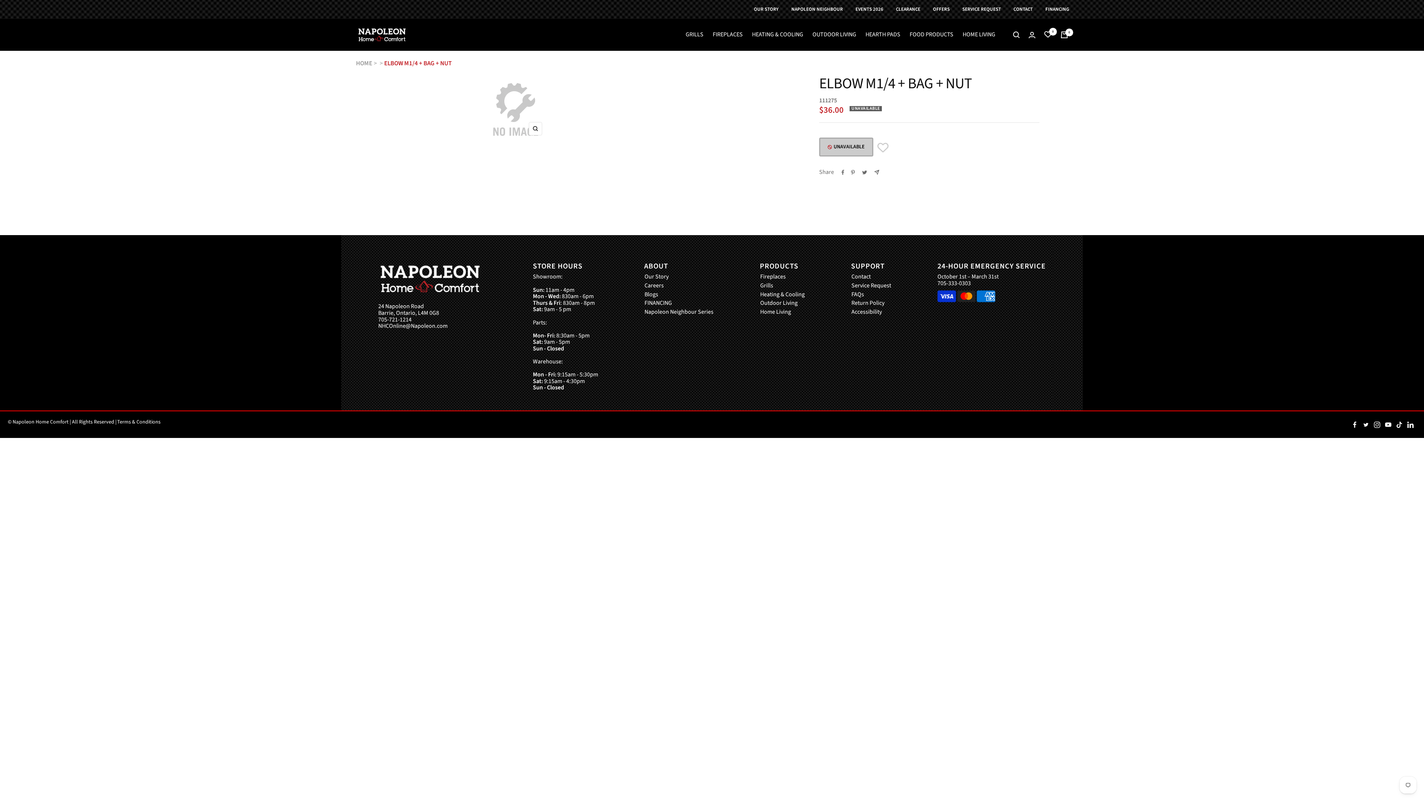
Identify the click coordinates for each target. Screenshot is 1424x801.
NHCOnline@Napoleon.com (413, 326)
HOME (364, 63)
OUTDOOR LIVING (834, 35)
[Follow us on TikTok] (1399, 424)
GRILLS (694, 35)
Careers (654, 286)
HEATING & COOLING (777, 35)
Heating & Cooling (782, 294)
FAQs (857, 294)
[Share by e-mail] (876, 172)
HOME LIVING (979, 35)
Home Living (775, 312)
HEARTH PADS (883, 35)
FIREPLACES (728, 35)
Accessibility (866, 312)
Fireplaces (773, 277)
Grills (766, 286)
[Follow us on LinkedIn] (1410, 424)
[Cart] (1064, 35)
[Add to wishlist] (883, 148)
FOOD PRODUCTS (931, 35)
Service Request (871, 286)
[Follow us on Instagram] (1376, 424)
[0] (1048, 35)
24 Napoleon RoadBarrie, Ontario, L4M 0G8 (408, 309)
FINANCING (658, 303)
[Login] (1032, 35)
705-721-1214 (395, 320)
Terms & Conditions (139, 422)
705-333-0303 (954, 283)
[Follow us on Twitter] (1365, 424)
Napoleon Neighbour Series (679, 312)
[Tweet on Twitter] (864, 172)
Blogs (651, 294)
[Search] (1016, 35)
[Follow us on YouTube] (1388, 424)
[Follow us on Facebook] (1354, 424)
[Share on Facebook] (842, 172)
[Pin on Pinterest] (853, 172)
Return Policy (867, 303)
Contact (861, 277)
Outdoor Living (779, 303)
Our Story (657, 277)
